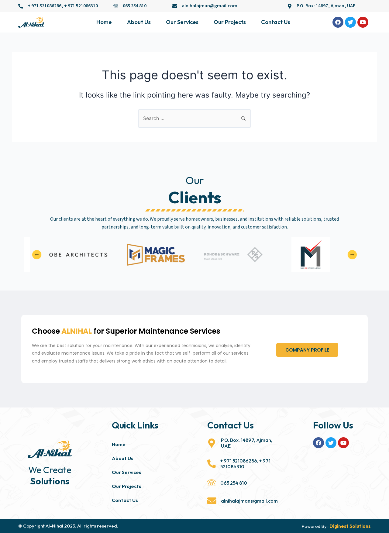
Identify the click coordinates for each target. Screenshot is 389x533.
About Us (139, 22)
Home (104, 22)
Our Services (182, 22)
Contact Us (275, 22)
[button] (307, 350)
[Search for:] (194, 118)
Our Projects (230, 22)
